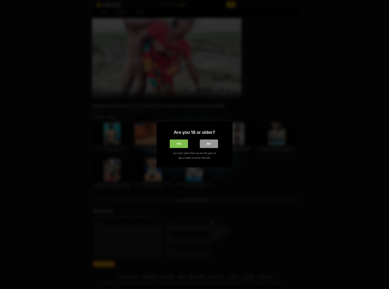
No (209, 143)
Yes (179, 143)
